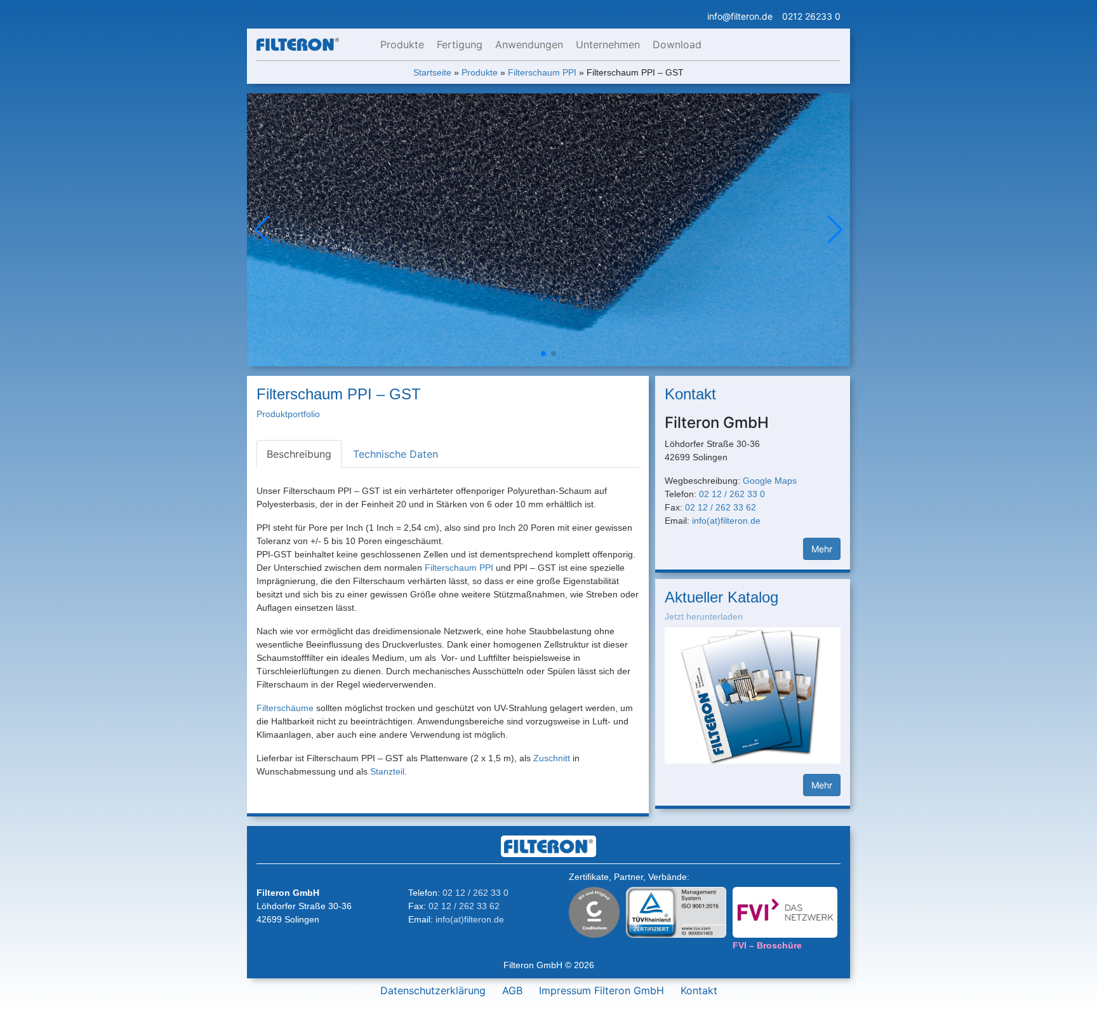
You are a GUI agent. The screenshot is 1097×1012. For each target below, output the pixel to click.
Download (677, 44)
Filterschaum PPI (542, 72)
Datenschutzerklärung (433, 990)
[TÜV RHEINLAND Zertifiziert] (676, 910)
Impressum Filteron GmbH (601, 990)
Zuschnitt (551, 758)
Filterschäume (285, 708)
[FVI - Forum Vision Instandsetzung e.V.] (785, 911)
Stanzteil (387, 771)
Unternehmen (608, 44)
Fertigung (459, 44)
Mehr (821, 548)
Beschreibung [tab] (299, 454)
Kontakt (699, 990)
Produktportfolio (288, 414)
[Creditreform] (594, 910)
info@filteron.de (740, 16)
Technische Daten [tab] (395, 454)
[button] (835, 230)
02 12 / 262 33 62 (720, 507)
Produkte (402, 44)
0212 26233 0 (811, 16)
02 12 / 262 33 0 (732, 494)
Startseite (432, 72)
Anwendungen (529, 44)
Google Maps (770, 481)
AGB (512, 990)
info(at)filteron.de (726, 521)
